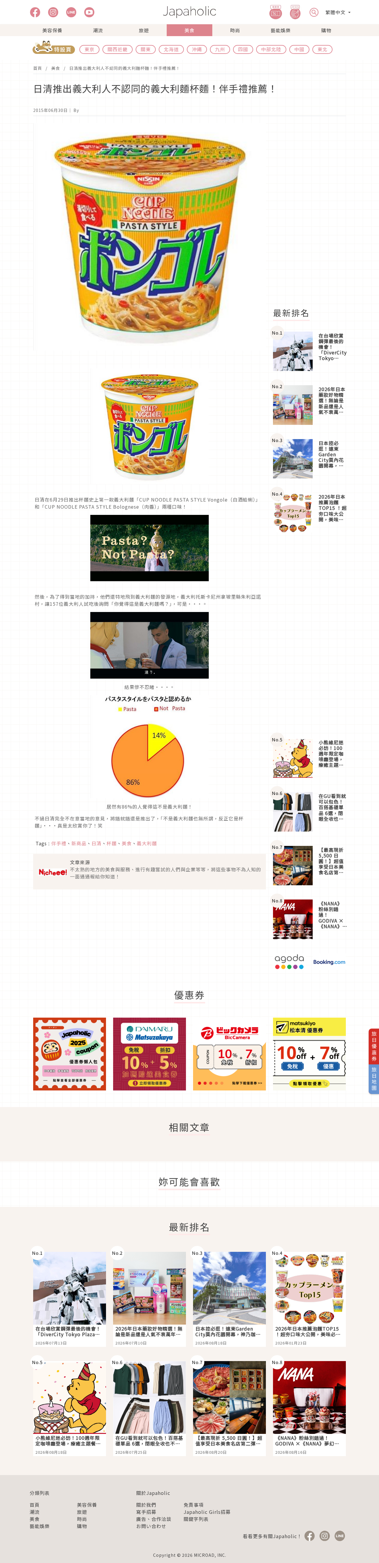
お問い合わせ (151, 1526)
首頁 (37, 68)
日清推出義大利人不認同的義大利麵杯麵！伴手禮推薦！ (124, 68)
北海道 (171, 49)
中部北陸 (271, 49)
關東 (146, 49)
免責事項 (194, 1504)
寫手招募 (146, 1511)
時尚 (235, 30)
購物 (326, 30)
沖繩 (197, 49)
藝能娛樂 (281, 30)
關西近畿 (117, 49)
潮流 (98, 30)
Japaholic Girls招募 (207, 1511)
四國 (243, 49)
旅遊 (144, 30)
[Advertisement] (313, 212)
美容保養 (52, 30)
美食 (189, 30)
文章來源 (80, 862)
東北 (322, 49)
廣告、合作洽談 (153, 1518)
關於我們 (146, 1504)
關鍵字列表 (196, 1518)
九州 (220, 49)
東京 (89, 49)
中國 (299, 49)
